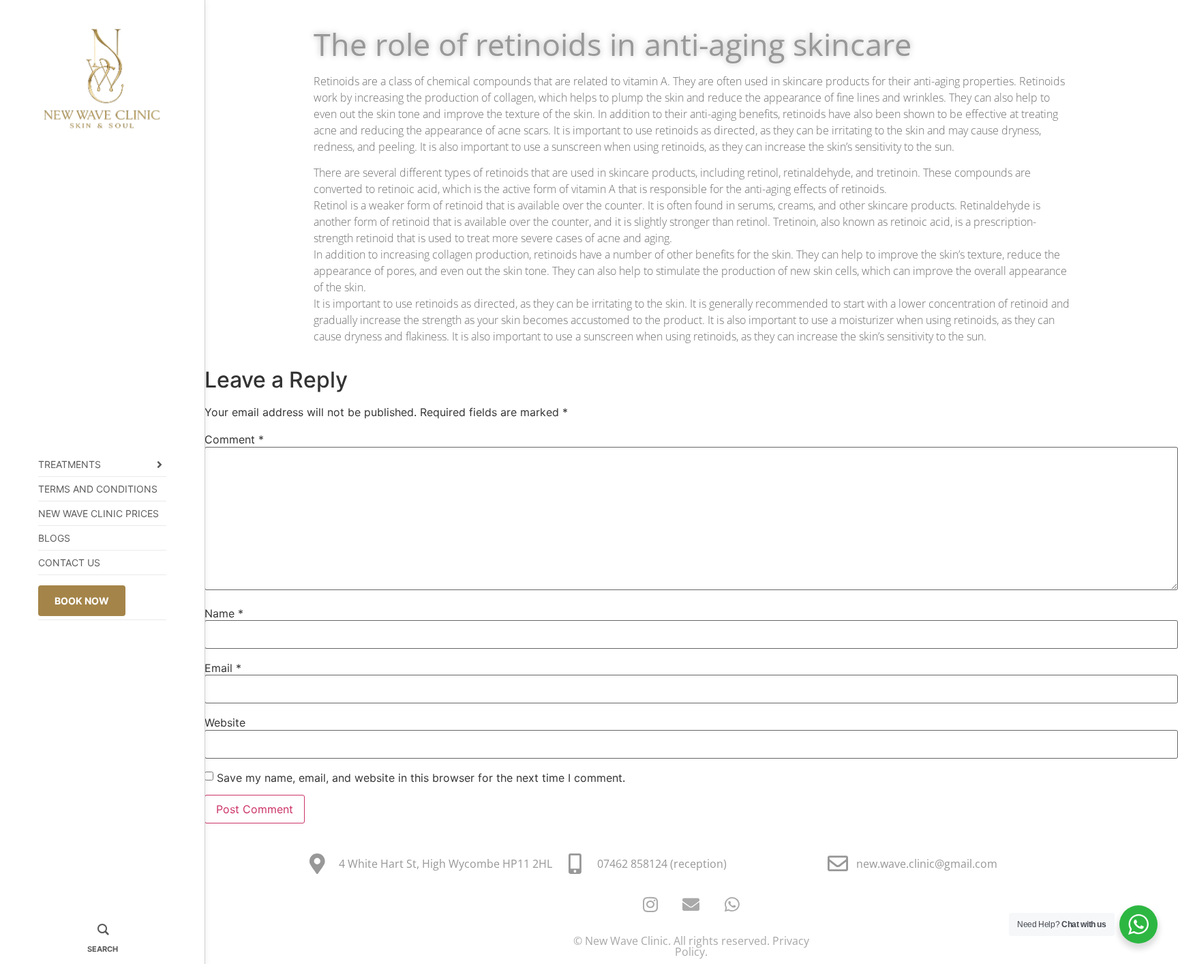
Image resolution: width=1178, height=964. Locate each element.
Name (224, 613)
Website (225, 722)
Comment (234, 439)
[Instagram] (650, 905)
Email (223, 667)
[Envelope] (691, 905)
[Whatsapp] (732, 905)
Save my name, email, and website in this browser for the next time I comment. (421, 777)
